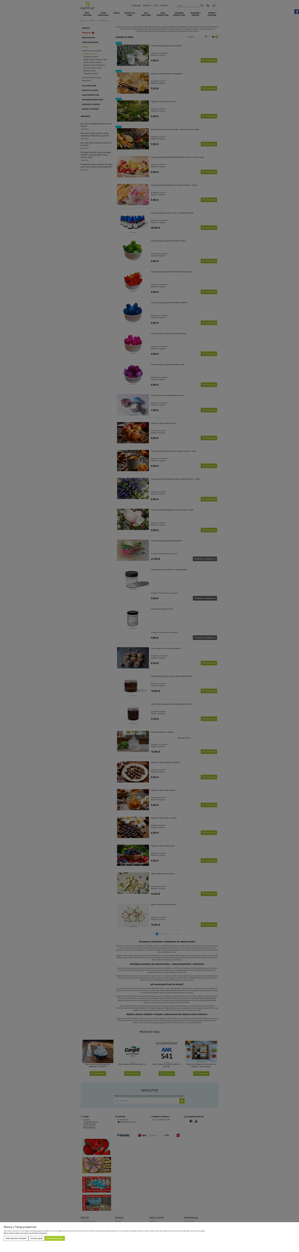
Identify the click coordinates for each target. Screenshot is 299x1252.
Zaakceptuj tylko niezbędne (16, 1238)
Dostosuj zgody (36, 1238)
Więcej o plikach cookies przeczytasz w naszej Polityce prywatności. (25, 1233)
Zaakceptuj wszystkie (54, 1238)
